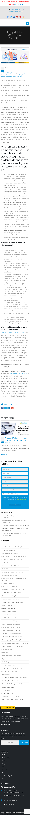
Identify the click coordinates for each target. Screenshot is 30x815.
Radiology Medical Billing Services (12, 678)
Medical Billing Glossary (9, 773)
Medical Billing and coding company (12, 600)
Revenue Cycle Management (19, 373)
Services (4, 758)
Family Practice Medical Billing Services (13, 587)
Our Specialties (6, 755)
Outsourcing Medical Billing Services (16, 75)
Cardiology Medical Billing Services (12, 557)
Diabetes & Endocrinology (9, 573)
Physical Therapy (7, 656)
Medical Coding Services (9, 612)
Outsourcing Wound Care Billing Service (13, 333)
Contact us (5, 770)
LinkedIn (9, 408)
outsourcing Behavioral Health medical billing (15, 641)
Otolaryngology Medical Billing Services (13, 637)
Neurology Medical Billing (9, 618)
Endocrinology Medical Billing (10, 584)
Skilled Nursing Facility (8, 685)
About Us (4, 767)
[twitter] (11, 16)
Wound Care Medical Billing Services (11, 76)
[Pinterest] (13, 802)
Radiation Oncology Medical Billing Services (14, 675)
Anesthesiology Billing (8, 548)
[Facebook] (2, 802)
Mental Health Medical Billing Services (12, 615)
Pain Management (7, 647)
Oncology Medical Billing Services (11, 625)
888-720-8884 (18, 4)
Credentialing (5, 566)
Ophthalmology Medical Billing (11, 628)
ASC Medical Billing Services (10, 551)
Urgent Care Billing (7, 691)
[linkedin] (14, 16)
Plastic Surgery (6, 659)
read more (4, 452)
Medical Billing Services (8, 606)
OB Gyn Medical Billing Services (11, 622)
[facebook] (7, 16)
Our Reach (5, 752)
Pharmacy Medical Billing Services (11, 653)
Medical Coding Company (9, 609)
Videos (4, 764)
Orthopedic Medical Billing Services (12, 634)
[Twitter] (4, 802)
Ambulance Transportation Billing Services (14, 544)
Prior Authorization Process (9, 669)
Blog (3, 761)
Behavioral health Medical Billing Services (14, 554)
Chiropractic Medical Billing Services (12, 563)
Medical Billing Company (9, 73)
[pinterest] (20, 16)
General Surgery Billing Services (11, 593)
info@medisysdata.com (15, 11)
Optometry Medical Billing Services (12, 631)
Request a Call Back (15, 502)
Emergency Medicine (8, 581)
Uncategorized (6, 688)
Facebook (2, 408)
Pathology (5, 650)
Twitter (5, 408)
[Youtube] (17, 16)
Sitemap (4, 776)
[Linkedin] (7, 802)
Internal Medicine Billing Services (11, 596)
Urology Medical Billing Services (11, 694)
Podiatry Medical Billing (8, 662)
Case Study (5, 560)
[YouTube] (11, 802)
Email (12, 408)
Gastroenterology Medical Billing (11, 590)
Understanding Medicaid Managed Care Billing (15, 523)
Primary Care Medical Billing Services (12, 666)
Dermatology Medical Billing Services (12, 569)
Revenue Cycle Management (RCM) (12, 681)
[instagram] (23, 16)
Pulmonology (6, 672)
